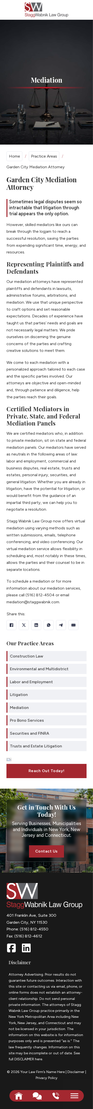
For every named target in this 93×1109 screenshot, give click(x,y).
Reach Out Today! (46, 770)
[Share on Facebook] (11, 625)
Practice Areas (44, 156)
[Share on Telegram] (61, 625)
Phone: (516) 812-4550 (27, 929)
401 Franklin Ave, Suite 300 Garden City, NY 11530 (31, 919)
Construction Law (26, 656)
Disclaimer (75, 1072)
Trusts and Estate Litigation (36, 746)
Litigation (19, 694)
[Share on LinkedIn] (36, 625)
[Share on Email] (73, 625)
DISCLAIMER (24, 1059)
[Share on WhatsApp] (49, 625)
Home (14, 156)
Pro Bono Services (27, 720)
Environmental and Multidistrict (39, 668)
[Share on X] (24, 625)
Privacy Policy (47, 1078)
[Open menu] (74, 1096)
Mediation (19, 707)
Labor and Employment (31, 681)
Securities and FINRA (29, 733)
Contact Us (46, 851)
